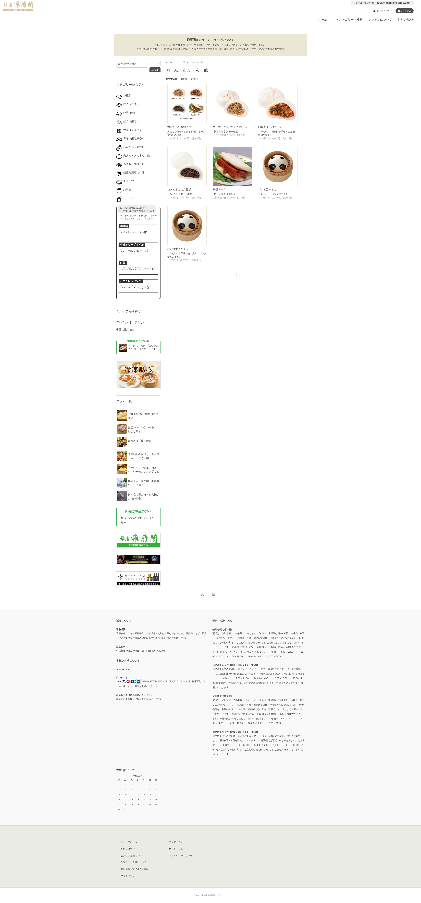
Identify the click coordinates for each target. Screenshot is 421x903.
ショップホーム (129, 842)
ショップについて (380, 19)
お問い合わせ (406, 19)
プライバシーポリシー (180, 855)
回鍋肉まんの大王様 (270, 126)
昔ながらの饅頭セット (180, 126)
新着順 (194, 79)
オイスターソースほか (132, 232)
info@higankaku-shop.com (393, 2)
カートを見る (176, 848)
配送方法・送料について (133, 862)
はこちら (133, 250)
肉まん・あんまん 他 (193, 62)
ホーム (322, 19)
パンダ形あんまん (177, 248)
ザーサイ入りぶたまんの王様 (230, 126)
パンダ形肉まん (267, 189)
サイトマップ (128, 875)
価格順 (184, 79)
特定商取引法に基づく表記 (135, 869)
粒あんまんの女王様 (179, 189)
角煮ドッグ (219, 189)
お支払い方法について (132, 855)
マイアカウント (384, 11)
